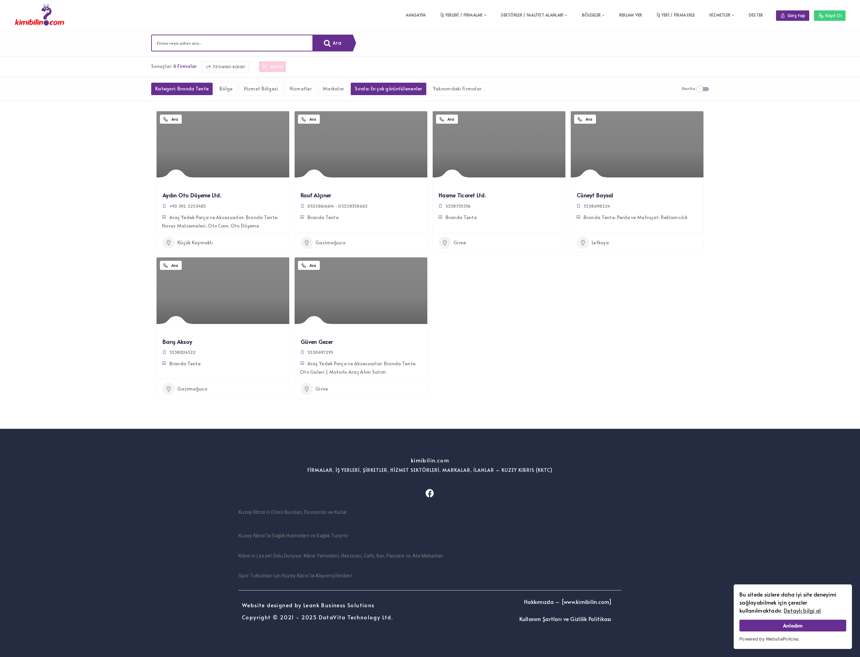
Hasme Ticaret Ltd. (462, 195)
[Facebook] (430, 493)
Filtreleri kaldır (228, 67)
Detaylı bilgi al (802, 610)
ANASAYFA (416, 14)
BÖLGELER (591, 14)
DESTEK (756, 14)
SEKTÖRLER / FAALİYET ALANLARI (532, 14)
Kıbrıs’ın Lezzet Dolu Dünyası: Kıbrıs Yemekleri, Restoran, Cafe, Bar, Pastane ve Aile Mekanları (341, 556)
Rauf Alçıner (316, 195)
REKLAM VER (630, 14)
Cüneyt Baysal (595, 195)
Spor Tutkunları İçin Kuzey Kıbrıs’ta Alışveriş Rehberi (295, 575)
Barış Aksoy (177, 341)
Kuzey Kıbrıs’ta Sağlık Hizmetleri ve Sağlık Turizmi (293, 535)
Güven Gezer (317, 341)
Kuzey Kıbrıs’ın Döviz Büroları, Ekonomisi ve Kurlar (293, 512)
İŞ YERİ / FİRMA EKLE (676, 14)
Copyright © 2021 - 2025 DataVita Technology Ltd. (317, 617)
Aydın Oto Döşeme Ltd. (192, 195)
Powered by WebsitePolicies (769, 639)
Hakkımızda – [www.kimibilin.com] (567, 601)
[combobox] (232, 43)
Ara (336, 43)
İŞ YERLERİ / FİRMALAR (461, 14)
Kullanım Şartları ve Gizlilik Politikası (565, 618)
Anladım (793, 625)
